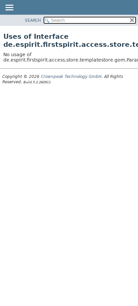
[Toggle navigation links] (9, 8)
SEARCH (33, 20)
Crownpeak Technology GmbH (71, 76)
